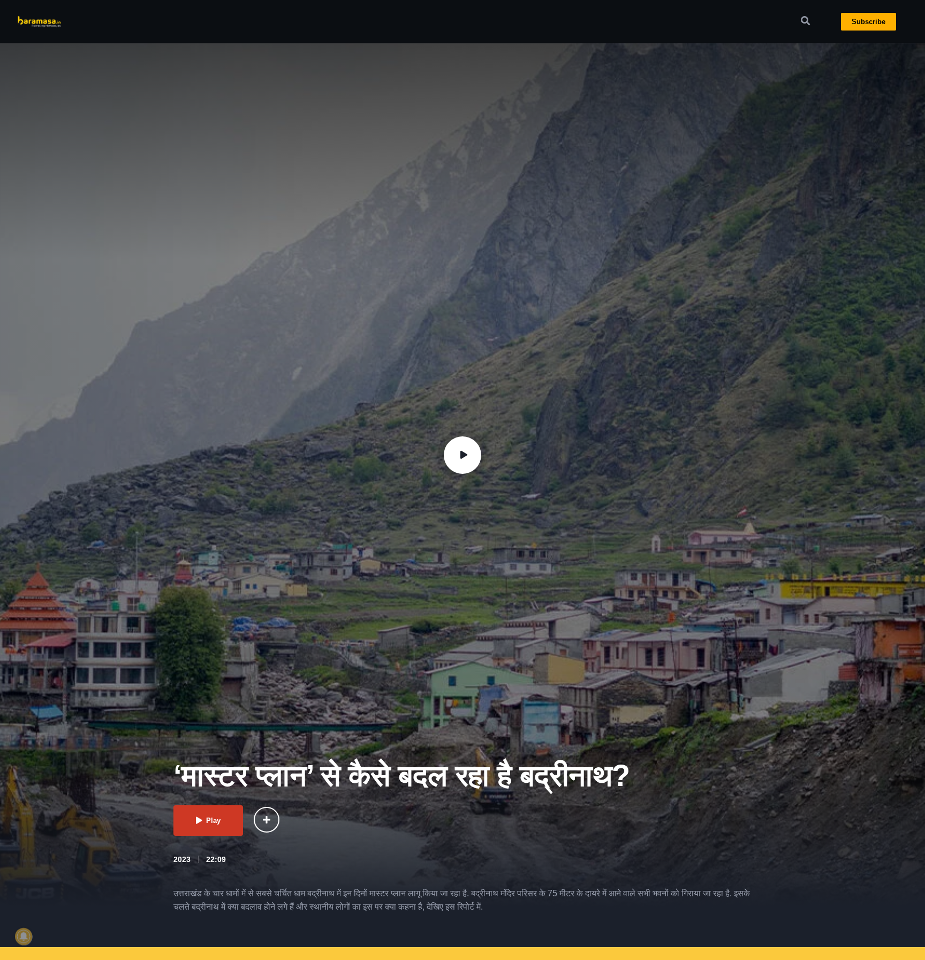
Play (213, 821)
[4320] (266, 820)
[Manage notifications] (23, 936)
